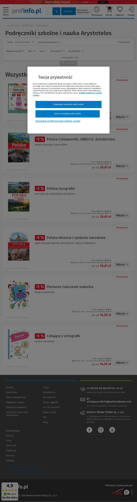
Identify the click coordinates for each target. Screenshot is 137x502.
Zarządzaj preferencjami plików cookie (57, 121)
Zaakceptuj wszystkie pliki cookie (68, 104)
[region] (68, 100)
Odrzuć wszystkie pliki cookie (67, 114)
